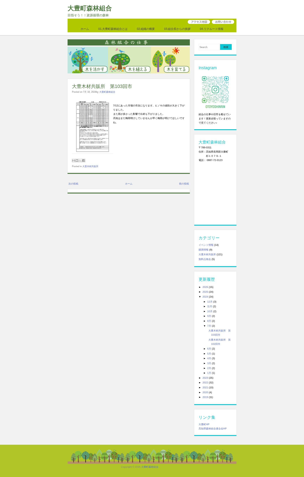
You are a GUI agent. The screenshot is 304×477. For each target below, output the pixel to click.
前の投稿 (184, 183)
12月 (210, 301)
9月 (209, 316)
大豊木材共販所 (90, 166)
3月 (209, 363)
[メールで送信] (73, 160)
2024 (205, 296)
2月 (209, 368)
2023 (205, 377)
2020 (205, 392)
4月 (209, 358)
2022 (205, 382)
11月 (209, 306)
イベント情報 (206, 245)
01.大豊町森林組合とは (113, 28)
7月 (209, 325)
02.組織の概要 (146, 28)
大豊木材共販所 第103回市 (102, 86)
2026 (205, 287)
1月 (209, 372)
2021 (205, 387)
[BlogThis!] (77, 160)
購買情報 (203, 249)
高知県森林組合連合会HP (213, 428)
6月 (209, 348)
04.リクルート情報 (211, 28)
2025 (205, 291)
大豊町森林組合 (90, 8)
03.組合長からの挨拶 (177, 28)
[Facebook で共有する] (83, 160)
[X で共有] (80, 160)
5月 (209, 353)
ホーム (85, 28)
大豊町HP (204, 424)
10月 (210, 311)
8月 (209, 321)
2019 (205, 397)
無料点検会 (205, 259)
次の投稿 (73, 183)
